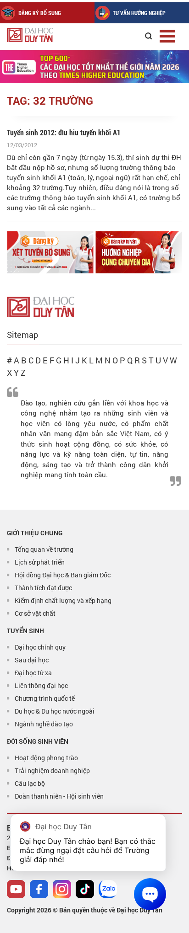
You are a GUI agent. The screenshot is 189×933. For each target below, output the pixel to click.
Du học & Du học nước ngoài (54, 711)
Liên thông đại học (41, 685)
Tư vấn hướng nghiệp (139, 12)
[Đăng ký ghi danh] (50, 252)
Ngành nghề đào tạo (44, 724)
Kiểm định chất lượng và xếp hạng (63, 600)
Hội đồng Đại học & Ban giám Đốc (63, 574)
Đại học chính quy (40, 647)
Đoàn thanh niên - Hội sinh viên (59, 796)
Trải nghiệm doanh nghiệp (52, 770)
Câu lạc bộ (30, 783)
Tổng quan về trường (44, 549)
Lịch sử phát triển (40, 562)
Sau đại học (32, 660)
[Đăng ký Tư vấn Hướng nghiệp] (139, 252)
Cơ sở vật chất (35, 613)
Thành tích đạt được (43, 587)
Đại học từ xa (33, 672)
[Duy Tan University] (50, 35)
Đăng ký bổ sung (39, 12)
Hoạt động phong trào (46, 757)
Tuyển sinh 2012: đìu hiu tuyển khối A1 (64, 132)
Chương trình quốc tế (45, 698)
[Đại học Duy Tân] (40, 305)
